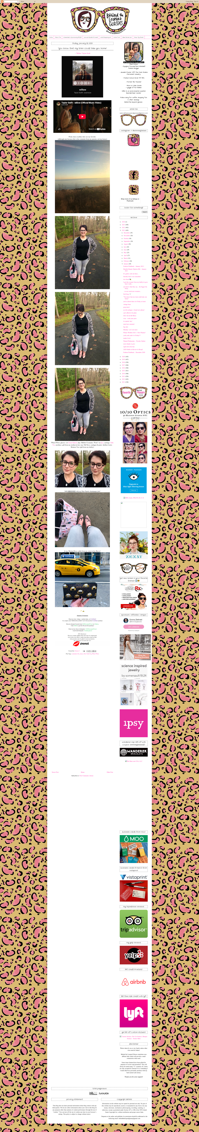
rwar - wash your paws (130, 318)
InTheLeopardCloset (88, 624)
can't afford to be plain (130, 313)
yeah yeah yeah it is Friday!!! (132, 335)
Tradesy (96, 624)
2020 (123, 357)
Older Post (110, 772)
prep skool (126, 307)
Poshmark (130, 201)
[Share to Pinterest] (95, 651)
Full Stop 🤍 (127, 294)
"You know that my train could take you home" (135, 298)
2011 (123, 382)
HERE (75, 625)
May (125, 252)
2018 (123, 362)
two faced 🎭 (127, 279)
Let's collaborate (133, 627)
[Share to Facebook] (93, 651)
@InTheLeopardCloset (90, 629)
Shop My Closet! (138, 37)
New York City (88, 654)
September (127, 241)
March (126, 258)
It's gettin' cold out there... (131, 274)
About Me (58, 37)
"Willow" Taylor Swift (83, 53)
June (125, 250)
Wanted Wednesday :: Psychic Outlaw (134, 341)
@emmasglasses (88, 630)
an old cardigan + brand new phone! (134, 310)
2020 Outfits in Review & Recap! (133, 349)
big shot (125, 327)
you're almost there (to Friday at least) (134, 301)
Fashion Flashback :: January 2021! (133, 266)
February (126, 261)
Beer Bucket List (127, 37)
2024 (123, 222)
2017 (123, 365)
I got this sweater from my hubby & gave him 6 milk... (135, 283)
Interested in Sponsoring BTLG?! (72, 37)
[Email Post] (83, 651)
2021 (123, 230)
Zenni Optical (72, 443)
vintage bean (127, 304)
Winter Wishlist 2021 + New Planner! (134, 333)
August (126, 244)
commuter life (75, 654)
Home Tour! (116, 37)
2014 (123, 374)
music (81, 654)
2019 (123, 359)
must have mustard (128, 324)
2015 (123, 371)
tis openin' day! (127, 321)
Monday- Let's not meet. (130, 330)
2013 (123, 376)
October (126, 238)
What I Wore (95, 654)
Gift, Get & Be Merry (129, 316)
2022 (123, 227)
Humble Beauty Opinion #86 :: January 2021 (134, 270)
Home (51, 37)
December (127, 233)
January (126, 264)
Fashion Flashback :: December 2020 (134, 352)
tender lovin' (127, 338)
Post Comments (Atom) (86, 776)
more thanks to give (129, 344)
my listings (133, 199)
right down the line (129, 347)
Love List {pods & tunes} (91, 37)
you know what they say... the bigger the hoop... (135, 287)
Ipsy (102, 443)
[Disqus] (82, 686)
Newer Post (55, 772)
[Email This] (87, 651)
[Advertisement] (134, 796)
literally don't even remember (132, 276)
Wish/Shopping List (105, 37)
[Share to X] (91, 651)
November (127, 235)
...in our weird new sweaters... (132, 291)
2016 (123, 368)
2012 (123, 379)
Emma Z (77, 651)
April (125, 255)
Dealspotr (136, 630)
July (125, 247)
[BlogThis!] (89, 651)
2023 (123, 225)
